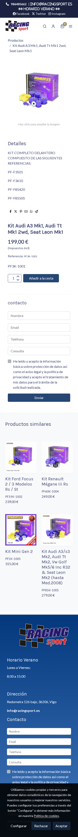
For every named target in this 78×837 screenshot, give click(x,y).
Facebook (22, 13)
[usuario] (53, 26)
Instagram (58, 13)
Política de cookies (46, 816)
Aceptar (61, 826)
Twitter (40, 13)
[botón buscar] (45, 26)
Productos (15, 40)
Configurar (19, 826)
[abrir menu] (71, 26)
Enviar (39, 397)
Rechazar (41, 826)
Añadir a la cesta (41, 278)
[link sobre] (39, 638)
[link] (17, 26)
